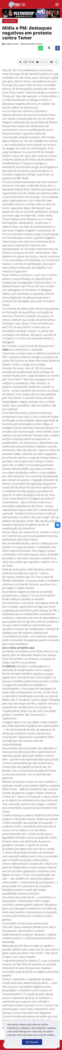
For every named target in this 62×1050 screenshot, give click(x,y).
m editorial (8, 666)
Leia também (10, 21)
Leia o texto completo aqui (18, 647)
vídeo (6, 349)
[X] (49, 48)
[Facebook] (57, 48)
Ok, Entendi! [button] (32, 1042)
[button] (56, 1035)
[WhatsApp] (40, 48)
